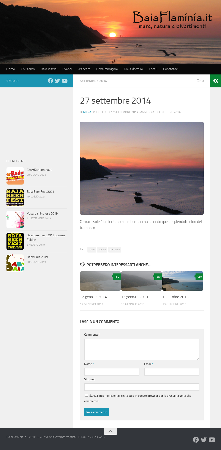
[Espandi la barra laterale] (215, 80)
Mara (87, 112)
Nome (89, 364)
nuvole (102, 249)
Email (148, 364)
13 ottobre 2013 (175, 297)
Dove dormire (133, 69)
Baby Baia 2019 (37, 257)
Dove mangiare (107, 69)
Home (10, 69)
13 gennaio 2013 (134, 297)
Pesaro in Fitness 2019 (42, 213)
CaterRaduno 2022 (39, 170)
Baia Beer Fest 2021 (40, 192)
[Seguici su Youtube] (64, 80)
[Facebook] (50, 80)
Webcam (84, 69)
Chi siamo (28, 69)
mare (92, 249)
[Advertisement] (36, 121)
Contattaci (170, 69)
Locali (153, 69)
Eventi (67, 69)
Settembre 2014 (93, 81)
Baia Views (48, 69)
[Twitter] (57, 80)
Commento (92, 334)
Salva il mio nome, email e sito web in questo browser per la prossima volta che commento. (137, 398)
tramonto (115, 249)
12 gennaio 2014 (93, 297)
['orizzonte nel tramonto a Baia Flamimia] (142, 168)
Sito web (89, 379)
